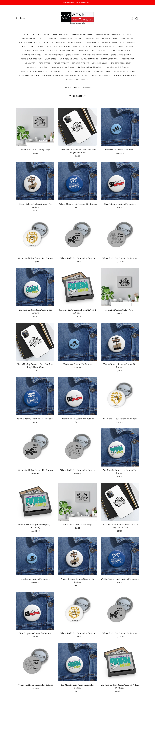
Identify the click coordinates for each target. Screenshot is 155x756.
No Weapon (30, 63)
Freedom (60, 42)
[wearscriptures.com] (77, 18)
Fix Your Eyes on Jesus (30, 42)
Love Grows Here (89, 59)
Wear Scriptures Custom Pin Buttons (120, 203)
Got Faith (52, 51)
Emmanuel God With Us (71, 38)
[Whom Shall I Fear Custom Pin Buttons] (35, 236)
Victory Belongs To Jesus (78, 71)
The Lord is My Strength (90, 67)
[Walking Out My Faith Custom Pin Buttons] (77, 181)
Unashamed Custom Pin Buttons (119, 149)
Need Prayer (128, 59)
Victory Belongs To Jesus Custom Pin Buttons (35, 205)
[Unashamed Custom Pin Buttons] (120, 127)
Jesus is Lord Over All (122, 55)
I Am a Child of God (120, 51)
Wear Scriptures (102, 71)
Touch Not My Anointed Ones (34, 71)
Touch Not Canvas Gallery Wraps (35, 149)
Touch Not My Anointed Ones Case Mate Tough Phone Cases (77, 151)
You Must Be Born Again (124, 75)
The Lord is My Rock (120, 63)
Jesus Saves (51, 59)
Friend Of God (75, 42)
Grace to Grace (67, 51)
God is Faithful (128, 42)
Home (26, 34)
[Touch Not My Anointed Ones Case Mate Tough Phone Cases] (77, 127)
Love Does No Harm (69, 59)
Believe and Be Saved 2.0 (108, 34)
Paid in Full (44, 63)
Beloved (127, 34)
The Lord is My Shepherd (62, 67)
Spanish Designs (99, 63)
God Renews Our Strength (67, 47)
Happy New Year (86, 51)
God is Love (27, 47)
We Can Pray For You (29, 75)
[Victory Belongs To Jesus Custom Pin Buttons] (35, 181)
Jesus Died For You (54, 55)
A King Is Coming (41, 34)
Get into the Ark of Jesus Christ (101, 42)
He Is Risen (103, 51)
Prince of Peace (61, 63)
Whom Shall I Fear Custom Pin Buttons (35, 258)
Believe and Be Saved (82, 34)
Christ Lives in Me (47, 38)
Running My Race (80, 63)
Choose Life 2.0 (28, 38)
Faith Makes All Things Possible (101, 38)
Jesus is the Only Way (31, 59)
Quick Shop (35, 142)
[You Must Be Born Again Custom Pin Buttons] (35, 287)
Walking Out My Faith (124, 71)
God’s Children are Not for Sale (98, 47)
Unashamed (56, 71)
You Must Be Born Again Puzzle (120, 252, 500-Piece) (77, 311)
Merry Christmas (109, 59)
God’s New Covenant (34, 51)
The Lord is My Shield (36, 67)
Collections (76, 87)
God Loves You (43, 47)
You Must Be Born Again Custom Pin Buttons (35, 311)
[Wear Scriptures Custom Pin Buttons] (120, 181)
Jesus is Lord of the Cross (95, 55)
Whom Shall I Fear (101, 75)
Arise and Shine (61, 34)
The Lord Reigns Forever (117, 67)
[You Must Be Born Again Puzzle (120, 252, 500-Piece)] (77, 287)
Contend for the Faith (77, 79)
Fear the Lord (127, 38)
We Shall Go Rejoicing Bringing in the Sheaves (65, 75)
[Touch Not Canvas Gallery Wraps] (35, 127)
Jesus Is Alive (72, 55)
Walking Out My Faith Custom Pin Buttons (78, 203)
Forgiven (48, 42)
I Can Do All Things (31, 55)
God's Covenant (125, 47)
